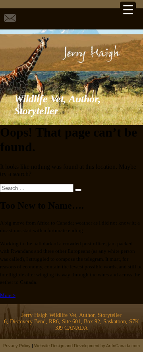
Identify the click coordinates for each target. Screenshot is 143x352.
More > (7, 295)
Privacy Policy (17, 345)
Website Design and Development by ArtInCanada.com (87, 345)
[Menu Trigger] (128, 10)
